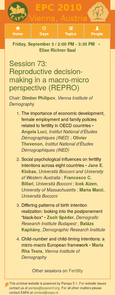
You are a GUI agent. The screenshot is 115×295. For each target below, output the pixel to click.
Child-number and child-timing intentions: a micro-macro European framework (63, 242)
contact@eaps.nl (46, 292)
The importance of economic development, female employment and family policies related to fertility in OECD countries (63, 119)
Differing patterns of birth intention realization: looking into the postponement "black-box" (61, 211)
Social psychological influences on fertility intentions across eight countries (61, 162)
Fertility (76, 270)
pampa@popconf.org (44, 288)
